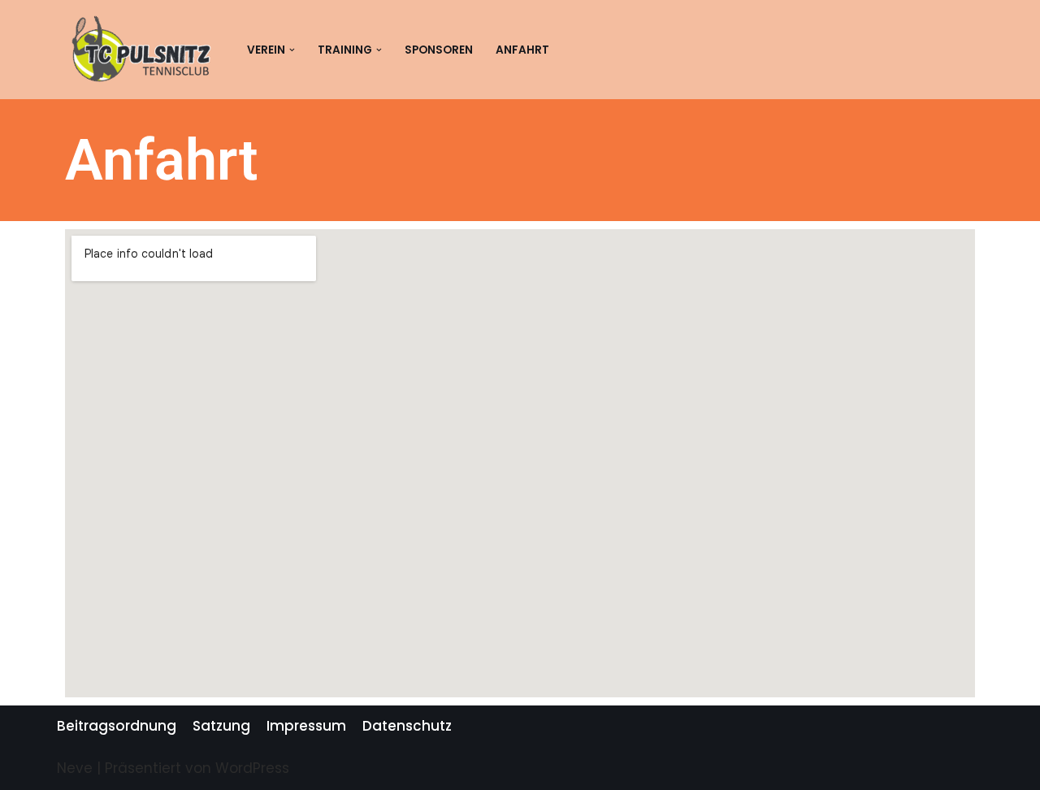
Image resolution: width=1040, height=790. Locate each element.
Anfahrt (522, 50)
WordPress (252, 768)
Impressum (306, 726)
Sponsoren (439, 50)
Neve (75, 768)
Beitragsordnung (116, 726)
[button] (292, 50)
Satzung (221, 726)
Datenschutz (407, 726)
